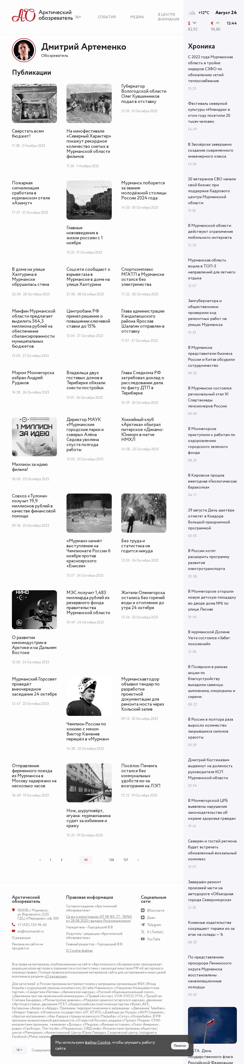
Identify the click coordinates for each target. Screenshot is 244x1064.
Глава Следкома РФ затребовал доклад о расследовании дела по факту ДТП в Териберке (142, 382)
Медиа (137, 17)
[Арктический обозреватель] (42, 15)
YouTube (153, 939)
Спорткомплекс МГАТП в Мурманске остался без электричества (142, 277)
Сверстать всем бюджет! (28, 134)
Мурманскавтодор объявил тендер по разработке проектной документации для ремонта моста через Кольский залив (142, 694)
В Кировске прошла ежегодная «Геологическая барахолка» (212, 481)
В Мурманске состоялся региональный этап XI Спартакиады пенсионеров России (209, 397)
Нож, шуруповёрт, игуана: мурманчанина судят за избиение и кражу (88, 818)
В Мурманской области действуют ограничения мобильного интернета (210, 231)
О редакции (21, 938)
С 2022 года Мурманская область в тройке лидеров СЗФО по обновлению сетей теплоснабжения (210, 69)
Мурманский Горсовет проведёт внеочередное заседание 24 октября (34, 687)
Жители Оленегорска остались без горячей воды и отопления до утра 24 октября (143, 600)
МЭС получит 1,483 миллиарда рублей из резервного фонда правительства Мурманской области (88, 602)
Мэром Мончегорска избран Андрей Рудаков (33, 377)
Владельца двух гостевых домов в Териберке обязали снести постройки (85, 380)
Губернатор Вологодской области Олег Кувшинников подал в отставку (143, 94)
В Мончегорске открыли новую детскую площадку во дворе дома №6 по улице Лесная (212, 600)
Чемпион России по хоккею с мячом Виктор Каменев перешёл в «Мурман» (87, 732)
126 (111, 860)
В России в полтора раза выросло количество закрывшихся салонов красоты (210, 728)
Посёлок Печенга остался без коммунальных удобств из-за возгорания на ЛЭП (141, 775)
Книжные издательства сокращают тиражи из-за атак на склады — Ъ (211, 928)
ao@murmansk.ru (30, 931)
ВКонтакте (155, 911)
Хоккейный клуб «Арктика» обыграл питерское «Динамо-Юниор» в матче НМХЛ (142, 429)
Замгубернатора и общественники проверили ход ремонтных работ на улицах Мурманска (207, 313)
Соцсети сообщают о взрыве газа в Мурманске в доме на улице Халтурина (88, 277)
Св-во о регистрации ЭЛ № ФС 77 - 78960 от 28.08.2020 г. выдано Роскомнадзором (99, 919)
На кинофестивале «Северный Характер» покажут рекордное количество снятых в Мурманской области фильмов (88, 144)
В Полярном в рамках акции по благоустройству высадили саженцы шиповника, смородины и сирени (211, 682)
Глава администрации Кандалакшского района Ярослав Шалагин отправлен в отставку (142, 321)
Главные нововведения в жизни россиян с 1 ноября (84, 235)
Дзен (151, 918)
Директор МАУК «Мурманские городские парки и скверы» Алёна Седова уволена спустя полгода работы (85, 434)
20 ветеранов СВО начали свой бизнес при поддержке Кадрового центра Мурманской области (212, 191)
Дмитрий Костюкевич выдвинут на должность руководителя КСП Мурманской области (210, 769)
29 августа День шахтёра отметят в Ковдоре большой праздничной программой (211, 519)
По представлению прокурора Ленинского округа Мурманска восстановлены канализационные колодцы (210, 972)
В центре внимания (168, 17)
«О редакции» (55, 976)
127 (126, 860)
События (107, 17)
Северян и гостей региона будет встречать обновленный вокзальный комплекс (212, 850)
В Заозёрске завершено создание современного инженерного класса (210, 150)
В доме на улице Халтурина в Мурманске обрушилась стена (30, 277)
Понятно (180, 1046)
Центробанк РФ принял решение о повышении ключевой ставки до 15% (88, 319)
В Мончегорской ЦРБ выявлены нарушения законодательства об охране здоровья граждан (212, 809)
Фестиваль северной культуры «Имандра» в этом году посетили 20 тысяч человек (209, 112)
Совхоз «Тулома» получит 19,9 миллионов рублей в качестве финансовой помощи (34, 506)
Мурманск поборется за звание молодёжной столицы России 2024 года (143, 191)
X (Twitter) (155, 932)
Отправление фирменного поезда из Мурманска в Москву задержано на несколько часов (34, 775)
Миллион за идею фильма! (30, 467)
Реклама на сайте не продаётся (27, 946)
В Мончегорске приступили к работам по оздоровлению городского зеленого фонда (211, 441)
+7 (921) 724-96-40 (32, 925)
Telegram (154, 925)
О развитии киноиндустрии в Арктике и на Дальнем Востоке (34, 645)
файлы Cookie (97, 1042)
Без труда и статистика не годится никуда (137, 545)
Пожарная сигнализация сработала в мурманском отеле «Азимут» (31, 193)
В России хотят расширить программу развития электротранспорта (208, 560)
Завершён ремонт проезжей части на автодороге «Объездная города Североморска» (210, 891)
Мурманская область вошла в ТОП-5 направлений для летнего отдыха (211, 269)
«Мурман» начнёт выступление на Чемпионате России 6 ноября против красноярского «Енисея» (88, 553)
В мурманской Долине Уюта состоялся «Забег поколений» (209, 638)
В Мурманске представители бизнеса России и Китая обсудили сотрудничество (211, 356)
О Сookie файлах (79, 951)
